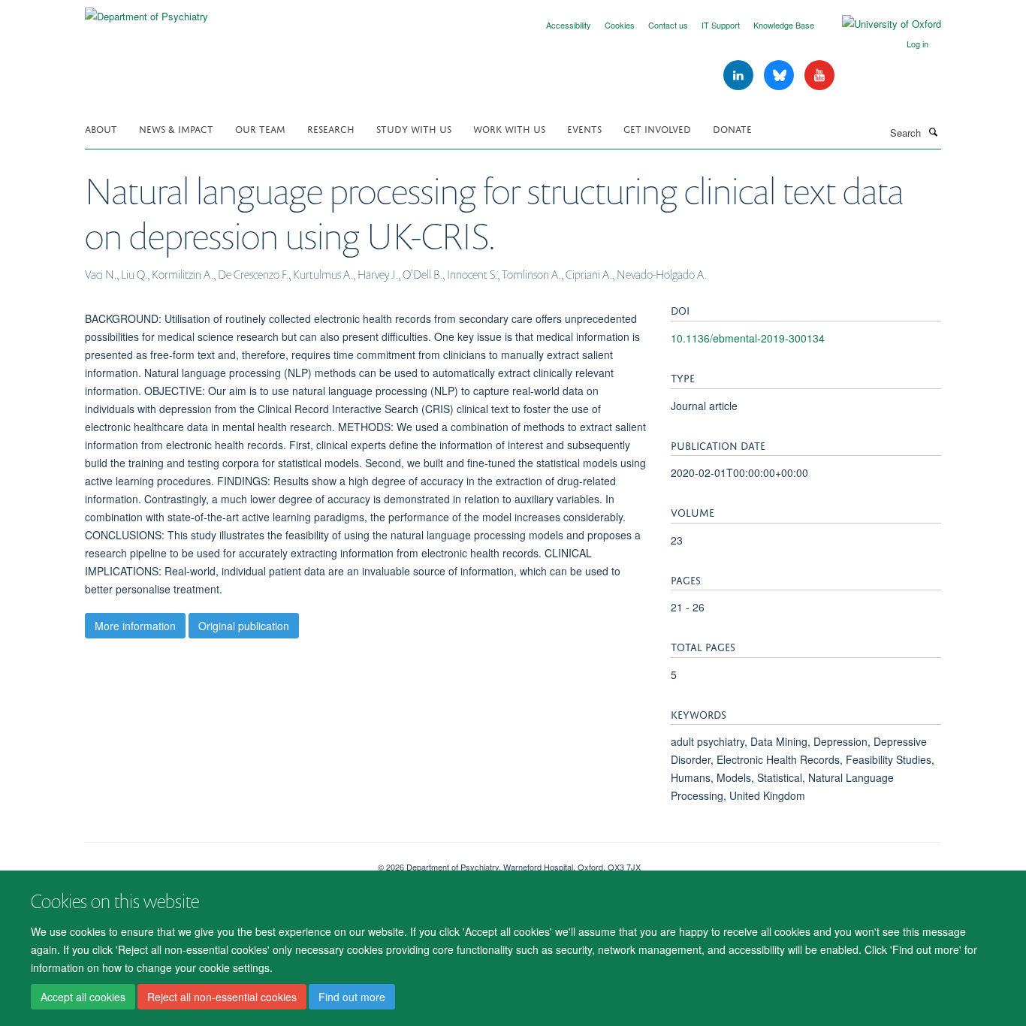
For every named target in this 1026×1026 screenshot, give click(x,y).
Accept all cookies (83, 996)
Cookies (620, 25)
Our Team (260, 128)
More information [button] (135, 625)
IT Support (721, 25)
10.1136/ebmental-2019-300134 (748, 338)
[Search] (933, 131)
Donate (732, 128)
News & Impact (176, 128)
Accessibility (568, 25)
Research (331, 128)
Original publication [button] (243, 625)
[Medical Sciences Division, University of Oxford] (220, 861)
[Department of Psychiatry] (146, 11)
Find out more (351, 996)
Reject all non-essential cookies (222, 996)
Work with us (509, 128)
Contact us (668, 25)
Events (584, 128)
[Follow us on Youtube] (819, 75)
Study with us (413, 128)
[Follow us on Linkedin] (739, 75)
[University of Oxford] (880, 24)
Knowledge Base (783, 25)
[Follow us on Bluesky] (780, 75)
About (101, 128)
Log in (917, 44)
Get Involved (657, 128)
